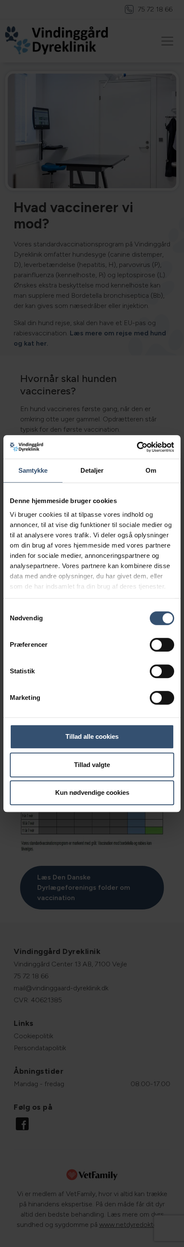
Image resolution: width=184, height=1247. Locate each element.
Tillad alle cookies (92, 736)
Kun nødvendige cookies (92, 792)
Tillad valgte (92, 764)
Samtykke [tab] (33, 470)
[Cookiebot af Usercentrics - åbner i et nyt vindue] (136, 447)
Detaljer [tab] (92, 470)
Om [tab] (150, 470)
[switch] (162, 645)
